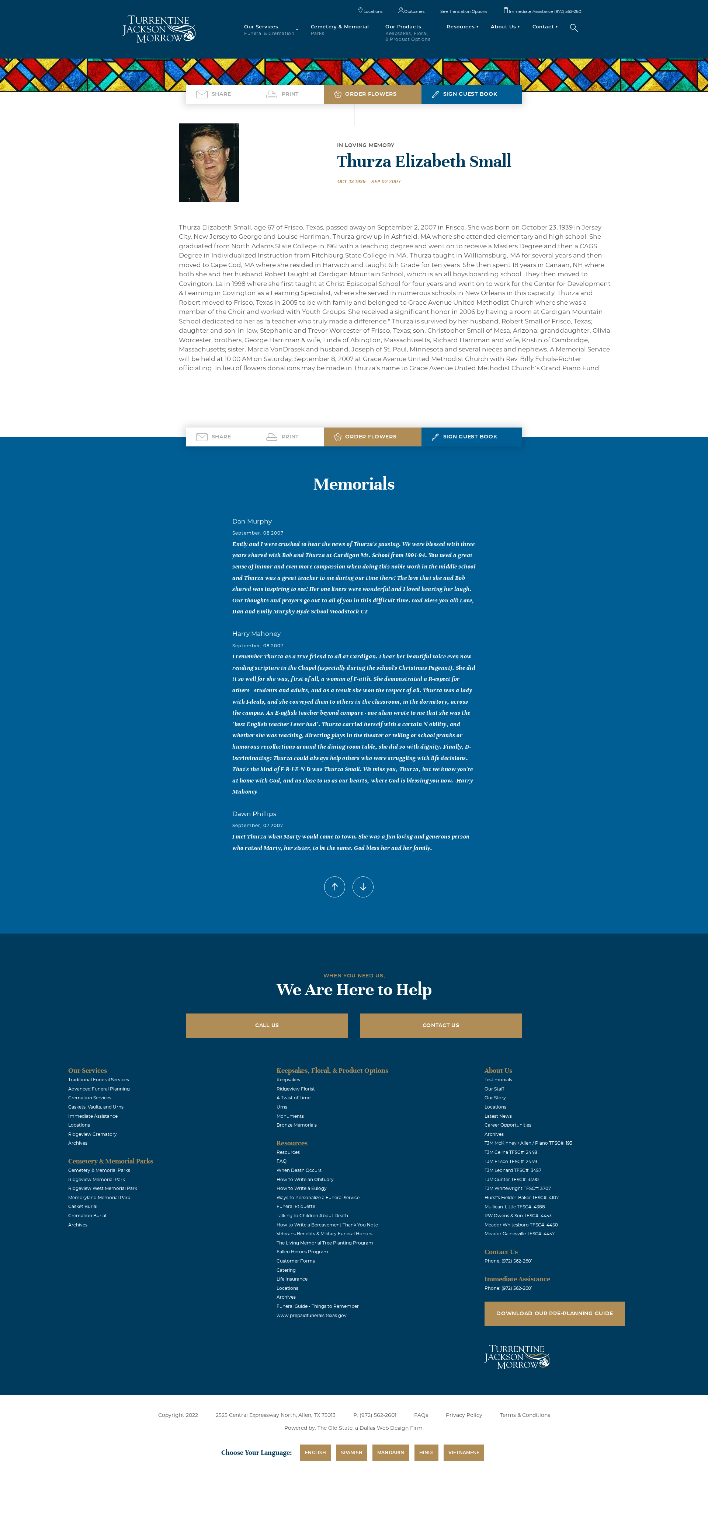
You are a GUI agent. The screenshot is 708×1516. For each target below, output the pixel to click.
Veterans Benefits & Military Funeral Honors (324, 1234)
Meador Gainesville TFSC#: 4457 (520, 1234)
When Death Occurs (299, 1170)
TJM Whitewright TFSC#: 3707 (518, 1188)
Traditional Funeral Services (98, 1080)
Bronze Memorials (297, 1125)
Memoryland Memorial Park (99, 1197)
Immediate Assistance (93, 1116)
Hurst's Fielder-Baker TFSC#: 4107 (522, 1197)
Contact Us (441, 1025)
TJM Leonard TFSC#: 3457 (513, 1170)
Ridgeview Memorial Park (96, 1179)
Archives (77, 1143)
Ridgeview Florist (296, 1089)
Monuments (290, 1116)
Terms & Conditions (525, 1415)
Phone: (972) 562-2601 (508, 1261)
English (315, 1452)
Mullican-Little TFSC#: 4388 (515, 1207)
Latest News (498, 1116)
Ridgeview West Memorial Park (102, 1188)
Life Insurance (292, 1279)
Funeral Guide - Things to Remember (318, 1306)
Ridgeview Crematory (92, 1134)
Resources (288, 1152)
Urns (282, 1107)
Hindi (426, 1452)
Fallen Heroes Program (302, 1252)
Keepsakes (288, 1080)
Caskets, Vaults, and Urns (96, 1107)
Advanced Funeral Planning (99, 1089)
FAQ (282, 1161)
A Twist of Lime (293, 1098)
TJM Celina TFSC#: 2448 (511, 1152)
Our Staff (494, 1089)
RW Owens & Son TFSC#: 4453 (518, 1216)
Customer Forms (296, 1261)
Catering (286, 1270)
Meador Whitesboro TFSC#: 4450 (521, 1225)
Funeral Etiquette (296, 1206)
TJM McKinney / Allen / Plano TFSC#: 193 (528, 1143)
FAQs (421, 1415)
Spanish (351, 1452)
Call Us (267, 1025)
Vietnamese (463, 1452)
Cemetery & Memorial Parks (99, 1170)
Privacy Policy (464, 1415)
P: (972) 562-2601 (374, 1415)
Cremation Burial (87, 1216)
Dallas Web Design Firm (391, 1428)
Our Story (495, 1098)
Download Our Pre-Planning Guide (554, 1313)
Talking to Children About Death (312, 1216)
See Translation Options (463, 12)
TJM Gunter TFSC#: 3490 (512, 1179)
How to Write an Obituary (305, 1179)
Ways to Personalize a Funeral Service (318, 1197)
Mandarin (391, 1452)
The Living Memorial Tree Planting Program (325, 1243)
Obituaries (414, 12)
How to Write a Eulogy (302, 1188)
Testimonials (498, 1080)
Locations (373, 12)
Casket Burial (82, 1206)
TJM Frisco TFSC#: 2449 (511, 1161)
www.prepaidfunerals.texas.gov (312, 1315)
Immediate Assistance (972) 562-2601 (546, 12)
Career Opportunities (508, 1125)
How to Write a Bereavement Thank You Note (327, 1225)
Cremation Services (89, 1098)
